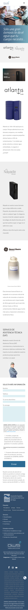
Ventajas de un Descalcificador (10, 537)
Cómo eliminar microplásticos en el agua (12, 531)
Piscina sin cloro (7, 521)
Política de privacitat (19, 606)
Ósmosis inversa (7, 510)
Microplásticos (6, 507)
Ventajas (13, 507)
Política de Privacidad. (11, 431)
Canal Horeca (7, 524)
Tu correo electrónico (9, 399)
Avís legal (11, 604)
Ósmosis (18, 507)
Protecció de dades (19, 604)
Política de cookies (8, 606)
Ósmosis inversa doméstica (18, 510)
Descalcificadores (7, 517)
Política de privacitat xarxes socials (14, 608)
